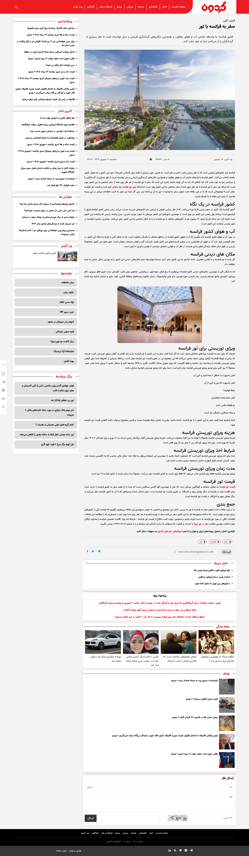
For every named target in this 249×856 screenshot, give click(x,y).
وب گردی (77, 7)
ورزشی (130, 7)
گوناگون (91, 7)
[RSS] (3, 406)
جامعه (141, 7)
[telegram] (99, 551)
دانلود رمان (69, 292)
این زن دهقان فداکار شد (62, 400)
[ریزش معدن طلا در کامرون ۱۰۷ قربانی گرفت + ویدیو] (227, 723)
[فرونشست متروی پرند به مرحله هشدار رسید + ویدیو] (227, 686)
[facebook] (87, 551)
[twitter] (93, 551)
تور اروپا (197, 524)
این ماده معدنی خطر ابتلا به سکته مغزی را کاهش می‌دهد (47, 435)
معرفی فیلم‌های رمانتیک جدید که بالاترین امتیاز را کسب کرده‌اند (179, 659)
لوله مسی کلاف (66, 302)
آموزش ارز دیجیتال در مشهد (61, 322)
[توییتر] (3, 390)
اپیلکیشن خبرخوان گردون (169, 531)
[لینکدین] (3, 398)
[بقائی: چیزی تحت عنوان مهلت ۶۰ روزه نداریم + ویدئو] (227, 760)
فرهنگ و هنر (105, 7)
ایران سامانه (61, 851)
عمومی (217, 159)
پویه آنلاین (69, 361)
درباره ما (127, 841)
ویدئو (119, 7)
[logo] (214, 7)
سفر (226, 541)
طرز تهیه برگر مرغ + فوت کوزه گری (57, 444)
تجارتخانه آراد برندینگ (64, 351)
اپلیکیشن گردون (114, 841)
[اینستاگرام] (3, 374)
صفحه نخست (178, 7)
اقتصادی (153, 7)
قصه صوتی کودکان (65, 332)
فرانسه (213, 541)
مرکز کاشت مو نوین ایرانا (62, 342)
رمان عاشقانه (67, 283)
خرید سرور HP (67, 312)
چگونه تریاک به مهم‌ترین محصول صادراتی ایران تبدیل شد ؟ (217, 659)
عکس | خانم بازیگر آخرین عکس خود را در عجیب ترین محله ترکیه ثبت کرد (142, 661)
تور (201, 541)
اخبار (164, 7)
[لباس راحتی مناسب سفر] (67, 256)
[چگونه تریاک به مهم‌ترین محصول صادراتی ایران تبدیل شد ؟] (216, 642)
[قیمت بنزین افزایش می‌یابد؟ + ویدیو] (227, 705)
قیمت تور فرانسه (227, 487)
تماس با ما (138, 841)
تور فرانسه (127, 187)
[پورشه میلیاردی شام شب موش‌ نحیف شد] (103, 642)
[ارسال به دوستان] (151, 159)
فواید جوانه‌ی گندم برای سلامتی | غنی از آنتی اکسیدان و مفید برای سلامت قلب (48, 388)
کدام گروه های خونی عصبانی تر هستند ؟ (55, 425)
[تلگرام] (3, 382)
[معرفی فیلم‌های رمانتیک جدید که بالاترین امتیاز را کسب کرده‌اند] (178, 642)
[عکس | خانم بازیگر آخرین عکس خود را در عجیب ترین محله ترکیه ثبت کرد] (141, 642)
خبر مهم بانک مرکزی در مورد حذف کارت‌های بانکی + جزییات (49, 412)
